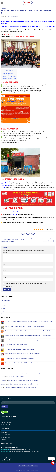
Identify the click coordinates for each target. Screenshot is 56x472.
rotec (16, 16)
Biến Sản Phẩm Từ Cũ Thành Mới (16, 376)
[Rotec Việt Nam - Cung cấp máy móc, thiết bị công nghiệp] (28, 3)
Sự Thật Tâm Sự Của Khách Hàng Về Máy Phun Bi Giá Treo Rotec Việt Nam (25, 373)
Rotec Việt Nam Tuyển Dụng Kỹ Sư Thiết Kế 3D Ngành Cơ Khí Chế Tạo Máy (22, 362)
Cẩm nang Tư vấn (5, 300)
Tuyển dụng (3, 8)
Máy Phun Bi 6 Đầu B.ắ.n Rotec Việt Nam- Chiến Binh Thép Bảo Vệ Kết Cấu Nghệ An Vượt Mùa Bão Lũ (28, 335)
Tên (4, 264)
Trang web (5, 277)
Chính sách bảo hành (6, 422)
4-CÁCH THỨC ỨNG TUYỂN (9, 78)
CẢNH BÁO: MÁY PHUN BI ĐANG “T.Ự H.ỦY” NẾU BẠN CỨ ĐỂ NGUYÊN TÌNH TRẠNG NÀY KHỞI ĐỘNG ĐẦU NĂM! (29, 321)
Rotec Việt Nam (10, 29)
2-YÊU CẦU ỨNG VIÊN (7, 75)
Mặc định (3, 305)
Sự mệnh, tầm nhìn (5, 437)
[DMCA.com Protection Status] (4, 412)
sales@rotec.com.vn (8, 457)
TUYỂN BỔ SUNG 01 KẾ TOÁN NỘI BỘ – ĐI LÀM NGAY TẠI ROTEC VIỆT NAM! (22, 353)
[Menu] (2, 3)
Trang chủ (19, 468)
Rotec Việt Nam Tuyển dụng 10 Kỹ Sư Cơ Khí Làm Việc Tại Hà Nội (19, 358)
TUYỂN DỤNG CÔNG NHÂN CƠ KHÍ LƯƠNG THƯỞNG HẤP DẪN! (23, 380)
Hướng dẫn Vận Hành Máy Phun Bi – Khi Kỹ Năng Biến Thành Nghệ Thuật (21, 340)
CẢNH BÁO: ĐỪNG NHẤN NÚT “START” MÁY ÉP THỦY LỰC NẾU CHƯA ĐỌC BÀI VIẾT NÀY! (25, 326)
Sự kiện (3, 308)
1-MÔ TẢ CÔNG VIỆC (7, 73)
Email (4, 270)
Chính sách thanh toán (6, 420)
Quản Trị (3, 376)
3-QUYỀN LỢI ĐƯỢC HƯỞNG (9, 76)
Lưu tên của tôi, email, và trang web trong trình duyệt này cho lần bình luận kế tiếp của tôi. (25, 283)
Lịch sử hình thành (5, 435)
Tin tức (2, 311)
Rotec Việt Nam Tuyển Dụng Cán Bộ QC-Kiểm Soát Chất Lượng (19, 349)
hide (11, 70)
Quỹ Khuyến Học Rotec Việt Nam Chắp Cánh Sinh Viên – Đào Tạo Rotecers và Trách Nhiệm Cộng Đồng (28, 330)
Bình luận (5, 252)
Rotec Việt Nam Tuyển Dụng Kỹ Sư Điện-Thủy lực (16, 344)
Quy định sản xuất (5, 424)
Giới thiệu (3, 303)
